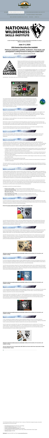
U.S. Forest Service (8, 429)
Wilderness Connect (8, 430)
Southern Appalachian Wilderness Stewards (12, 428)
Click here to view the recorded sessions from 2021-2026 (24, 53)
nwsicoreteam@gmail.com (22, 433)
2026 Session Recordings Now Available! (24, 47)
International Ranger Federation (30, 69)
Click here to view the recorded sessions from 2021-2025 (13, 253)
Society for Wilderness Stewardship (11, 427)
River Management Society (9, 425)
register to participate (26, 205)
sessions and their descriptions (13, 205)
